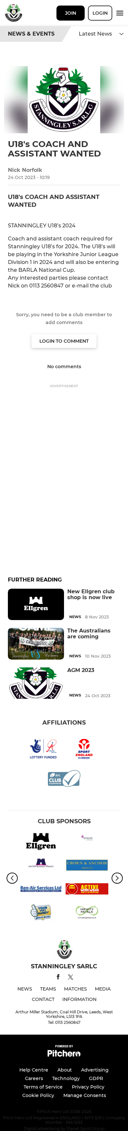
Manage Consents (84, 1095)
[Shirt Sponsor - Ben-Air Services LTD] (41, 890)
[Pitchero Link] (64, 1055)
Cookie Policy (38, 1095)
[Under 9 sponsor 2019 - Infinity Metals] (87, 913)
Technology (66, 1078)
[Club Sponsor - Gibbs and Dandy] (41, 913)
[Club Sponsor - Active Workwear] (87, 890)
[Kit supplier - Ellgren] (41, 842)
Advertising (95, 1070)
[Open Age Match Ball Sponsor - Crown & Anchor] (87, 866)
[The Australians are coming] (36, 643)
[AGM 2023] (36, 683)
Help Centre (33, 1070)
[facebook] (58, 978)
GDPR (96, 1078)
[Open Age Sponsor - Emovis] (87, 842)
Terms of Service (43, 1087)
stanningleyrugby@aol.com (46, 293)
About (64, 1070)
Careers (34, 1078)
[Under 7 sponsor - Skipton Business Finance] (41, 866)
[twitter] (70, 978)
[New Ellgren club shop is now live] (36, 604)
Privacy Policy (88, 1087)
